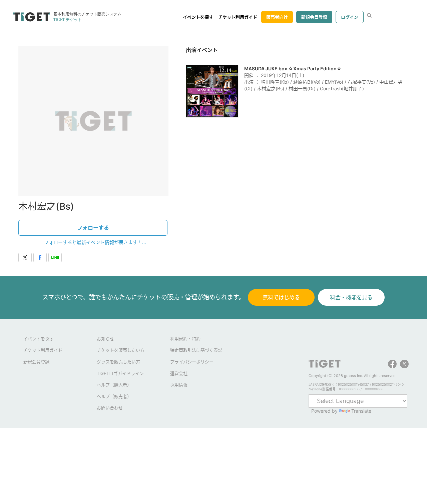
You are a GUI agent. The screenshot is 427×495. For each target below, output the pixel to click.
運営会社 (178, 373)
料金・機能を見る (351, 297)
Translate (361, 411)
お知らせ (105, 338)
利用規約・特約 (185, 338)
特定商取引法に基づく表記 (196, 350)
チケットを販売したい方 (120, 350)
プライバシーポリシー (192, 361)
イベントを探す (198, 17)
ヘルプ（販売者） (114, 396)
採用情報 (178, 384)
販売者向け (277, 17)
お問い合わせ (110, 407)
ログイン (349, 17)
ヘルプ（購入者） (114, 384)
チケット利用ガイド (237, 17)
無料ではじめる (281, 297)
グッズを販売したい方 (118, 361)
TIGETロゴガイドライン (120, 373)
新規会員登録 (314, 17)
